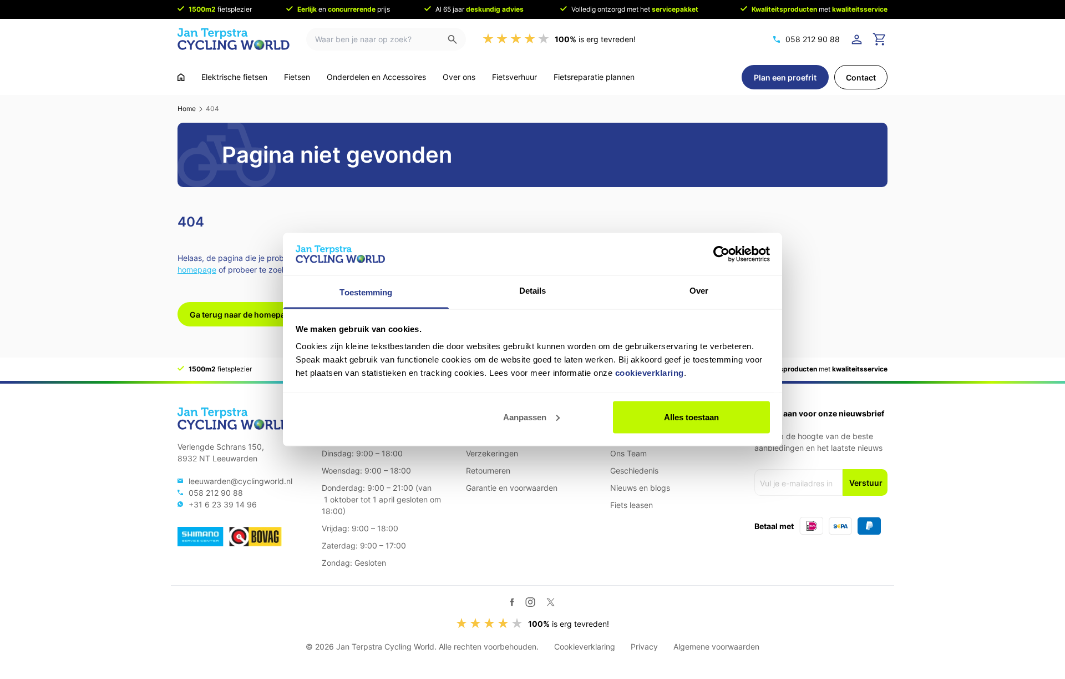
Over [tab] (698, 290)
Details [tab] (532, 290)
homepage (197, 269)
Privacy (644, 646)
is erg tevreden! (595, 39)
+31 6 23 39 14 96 (223, 504)
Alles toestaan (691, 416)
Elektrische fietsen (234, 77)
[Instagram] (530, 602)
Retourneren (488, 470)
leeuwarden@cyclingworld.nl (240, 481)
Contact (861, 77)
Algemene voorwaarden (716, 646)
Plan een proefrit (785, 77)
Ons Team (628, 453)
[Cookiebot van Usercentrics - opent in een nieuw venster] (721, 253)
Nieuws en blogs (640, 487)
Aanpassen (524, 416)
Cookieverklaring (584, 646)
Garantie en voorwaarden (511, 487)
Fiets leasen (631, 505)
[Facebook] (512, 602)
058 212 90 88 (812, 39)
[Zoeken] (457, 39)
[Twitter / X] (550, 602)
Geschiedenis (634, 470)
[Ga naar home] (181, 77)
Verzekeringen (492, 453)
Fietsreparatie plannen (594, 77)
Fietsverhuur (514, 77)
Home (187, 108)
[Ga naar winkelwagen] (880, 39)
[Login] (858, 39)
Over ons (459, 77)
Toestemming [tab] (365, 292)
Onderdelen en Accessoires (376, 77)
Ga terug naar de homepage (242, 314)
